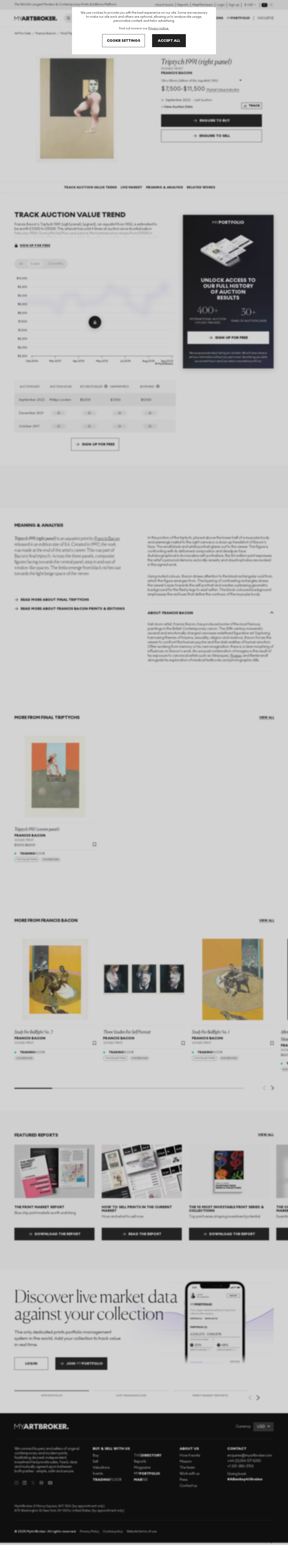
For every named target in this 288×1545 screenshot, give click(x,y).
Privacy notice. (158, 28)
